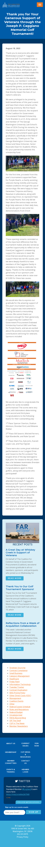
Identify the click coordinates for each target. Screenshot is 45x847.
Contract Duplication (18, 690)
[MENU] (39, 4)
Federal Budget (16, 712)
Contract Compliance (18, 670)
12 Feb (8, 798)
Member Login (25, 770)
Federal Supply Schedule (19, 706)
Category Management (19, 676)
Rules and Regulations (19, 709)
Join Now (36, 744)
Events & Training (11, 770)
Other (12, 704)
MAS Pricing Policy (17, 692)
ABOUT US (10, 743)
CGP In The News (16, 723)
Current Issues (25, 744)
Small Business (15, 673)
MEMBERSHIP (10, 752)
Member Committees (10, 761)
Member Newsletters (18, 726)
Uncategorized (15, 715)
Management (15, 698)
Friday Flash (14, 681)
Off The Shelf (15, 720)
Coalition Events (16, 701)
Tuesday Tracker (16, 687)
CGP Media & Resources (25, 752)
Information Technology (20, 684)
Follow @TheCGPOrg (28, 802)
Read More (14, 578)
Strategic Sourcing (17, 667)
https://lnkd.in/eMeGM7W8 (17, 794)
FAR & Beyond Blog (17, 718)
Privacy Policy (22, 837)
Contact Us (25, 761)
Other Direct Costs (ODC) (20, 695)
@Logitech (26, 789)
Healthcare (14, 679)
